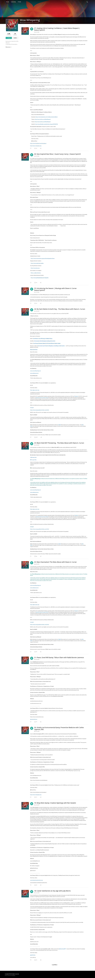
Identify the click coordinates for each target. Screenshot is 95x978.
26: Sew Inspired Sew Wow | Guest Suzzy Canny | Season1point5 (57, 154)
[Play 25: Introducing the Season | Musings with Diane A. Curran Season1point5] (31, 289)
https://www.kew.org (35, 268)
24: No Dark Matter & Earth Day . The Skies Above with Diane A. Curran (59, 309)
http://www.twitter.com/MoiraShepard (43, 119)
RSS (16, 38)
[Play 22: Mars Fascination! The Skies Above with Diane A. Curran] (31, 562)
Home (7, 2)
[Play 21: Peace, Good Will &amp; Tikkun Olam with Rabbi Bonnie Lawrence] (31, 658)
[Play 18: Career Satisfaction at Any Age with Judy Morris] (31, 891)
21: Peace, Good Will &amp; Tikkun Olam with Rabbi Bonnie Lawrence (59, 657)
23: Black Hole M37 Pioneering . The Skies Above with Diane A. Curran (59, 443)
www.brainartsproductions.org (36, 880)
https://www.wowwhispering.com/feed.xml (30, 22)
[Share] (40, 148)
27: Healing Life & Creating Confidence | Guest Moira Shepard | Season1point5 (57, 29)
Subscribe (13, 2)
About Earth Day (33, 349)
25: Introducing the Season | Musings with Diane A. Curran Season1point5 (55, 289)
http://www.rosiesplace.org (35, 145)
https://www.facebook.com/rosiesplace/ (38, 143)
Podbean (13, 975)
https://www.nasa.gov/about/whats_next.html (39, 410)
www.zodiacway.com (34, 373)
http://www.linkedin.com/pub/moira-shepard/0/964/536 (46, 124)
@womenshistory (33, 719)
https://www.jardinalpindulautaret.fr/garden (39, 277)
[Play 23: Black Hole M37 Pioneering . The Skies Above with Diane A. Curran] (31, 443)
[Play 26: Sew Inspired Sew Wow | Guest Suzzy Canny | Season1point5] (31, 154)
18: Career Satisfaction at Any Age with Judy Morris (52, 891)
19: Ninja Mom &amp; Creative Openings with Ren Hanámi (55, 803)
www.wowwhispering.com (35, 370)
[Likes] (31, 148)
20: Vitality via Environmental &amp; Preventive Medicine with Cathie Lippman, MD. (59, 728)
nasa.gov (32, 407)
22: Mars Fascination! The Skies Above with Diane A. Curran (55, 562)
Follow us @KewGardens (36, 272)
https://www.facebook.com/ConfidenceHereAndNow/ (47, 116)
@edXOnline (32, 955)
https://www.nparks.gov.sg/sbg (37, 263)
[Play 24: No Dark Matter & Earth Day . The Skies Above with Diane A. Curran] (31, 309)
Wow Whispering (30, 20)
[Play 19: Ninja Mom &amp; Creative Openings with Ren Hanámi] (31, 803)
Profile (19, 2)
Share (9, 38)
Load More (54, 964)
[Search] (87, 2)
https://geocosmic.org (34, 390)
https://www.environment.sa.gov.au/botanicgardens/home (42, 258)
